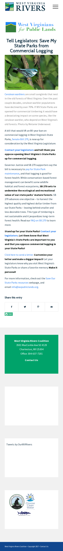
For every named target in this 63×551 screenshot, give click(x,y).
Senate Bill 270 (20, 139)
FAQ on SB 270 (38, 220)
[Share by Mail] (51, 306)
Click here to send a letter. (19, 254)
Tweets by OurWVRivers (19, 444)
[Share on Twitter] (25, 306)
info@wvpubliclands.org (24, 287)
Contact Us (44, 546)
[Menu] (53, 6)
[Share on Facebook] (11, 306)
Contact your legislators (19, 149)
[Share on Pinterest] (38, 306)
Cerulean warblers (15, 94)
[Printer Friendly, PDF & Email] (9, 313)
